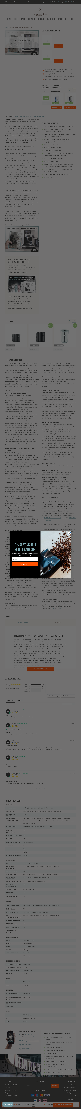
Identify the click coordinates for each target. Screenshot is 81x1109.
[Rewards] (7, 1104)
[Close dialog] (69, 533)
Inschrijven (25, 564)
